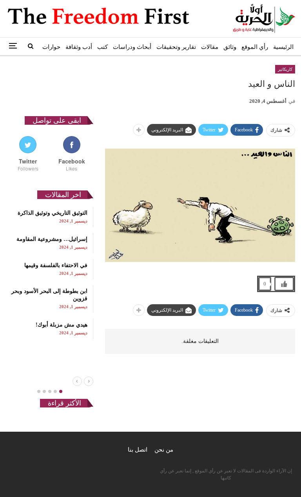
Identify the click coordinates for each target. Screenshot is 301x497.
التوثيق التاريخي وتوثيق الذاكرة (52, 213)
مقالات (209, 47)
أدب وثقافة (78, 47)
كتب (102, 47)
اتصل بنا (137, 450)
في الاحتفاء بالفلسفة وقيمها (55, 265)
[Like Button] (284, 284)
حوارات (51, 47)
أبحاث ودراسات (132, 47)
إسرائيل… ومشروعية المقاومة (51, 239)
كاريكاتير (285, 69)
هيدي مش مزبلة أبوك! (61, 325)
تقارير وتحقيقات (176, 47)
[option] (49, 273)
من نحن (163, 450)
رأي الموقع (254, 47)
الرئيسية (283, 47)
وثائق (229, 47)
